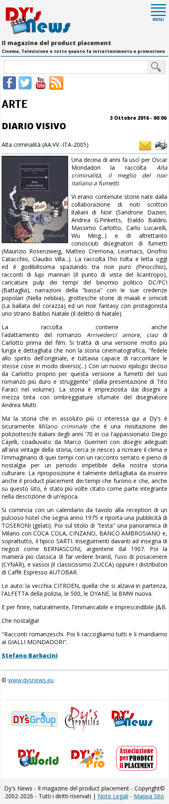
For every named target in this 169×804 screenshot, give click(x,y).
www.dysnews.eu (31, 680)
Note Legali (113, 796)
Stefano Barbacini (30, 655)
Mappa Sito (149, 796)
